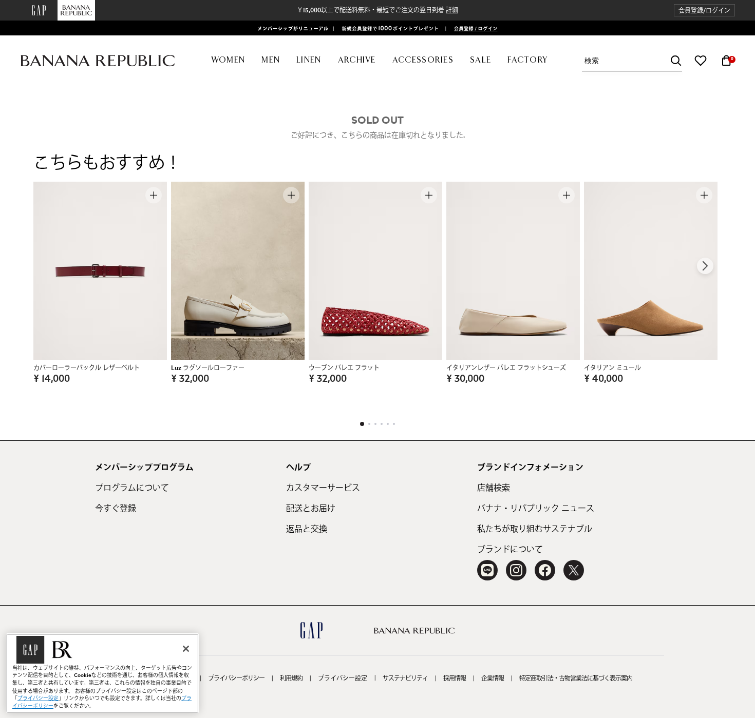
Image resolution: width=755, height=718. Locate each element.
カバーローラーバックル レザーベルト (86, 368)
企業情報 (492, 678)
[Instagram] (516, 570)
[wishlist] (700, 60)
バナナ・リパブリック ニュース (535, 508)
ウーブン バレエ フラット (344, 368)
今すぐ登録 (115, 508)
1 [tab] (362, 424)
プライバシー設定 (342, 678)
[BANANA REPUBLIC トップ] (98, 61)
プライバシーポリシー (236, 678)
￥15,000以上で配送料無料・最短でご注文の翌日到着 (377, 10)
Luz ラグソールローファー (207, 368)
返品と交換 (306, 529)
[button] (704, 10)
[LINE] (487, 570)
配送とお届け (310, 508)
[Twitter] (573, 570)
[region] (102, 673)
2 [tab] (369, 424)
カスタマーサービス (323, 488)
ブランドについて (510, 550)
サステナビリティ (405, 678)
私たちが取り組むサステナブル (534, 529)
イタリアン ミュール (612, 368)
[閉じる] (186, 648)
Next (705, 266)
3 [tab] (375, 424)
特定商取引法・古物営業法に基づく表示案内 (575, 678)
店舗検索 (493, 488)
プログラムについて (132, 488)
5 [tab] (388, 424)
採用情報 (454, 678)
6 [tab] (394, 424)
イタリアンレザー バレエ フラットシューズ (506, 368)
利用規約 (291, 678)
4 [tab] (382, 424)
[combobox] (633, 60)
